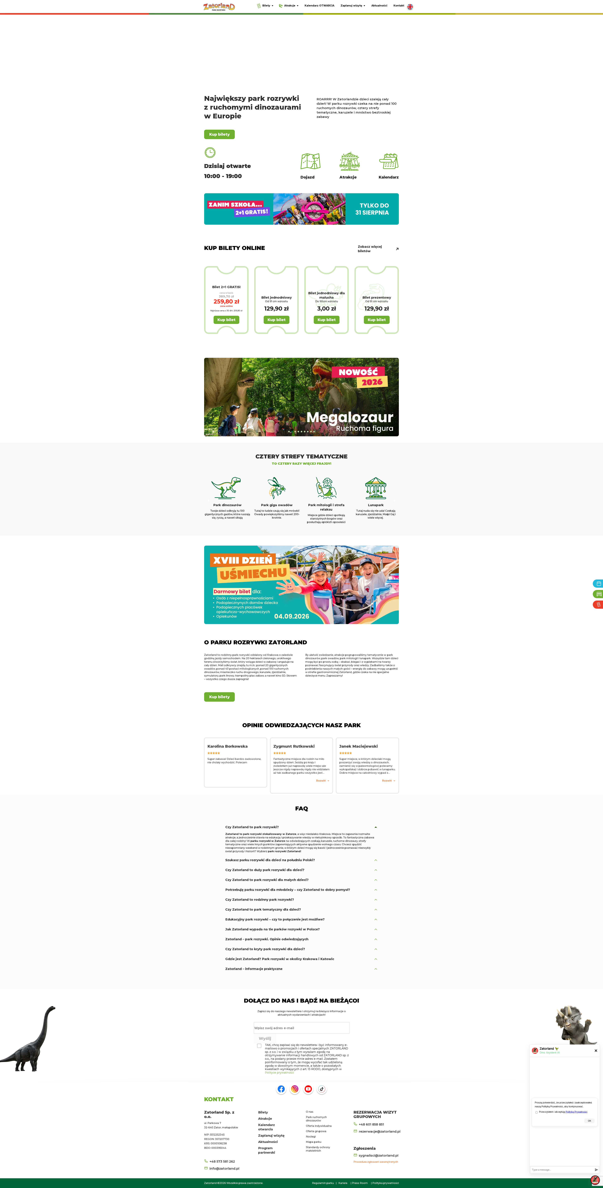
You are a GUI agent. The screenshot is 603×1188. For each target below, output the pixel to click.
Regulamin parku (323, 1183)
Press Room (360, 1183)
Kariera (342, 1183)
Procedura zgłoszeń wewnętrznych (375, 1161)
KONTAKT (219, 1099)
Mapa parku (313, 1141)
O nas (309, 1111)
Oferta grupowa (316, 1131)
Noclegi (311, 1136)
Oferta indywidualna (319, 1125)
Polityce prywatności (279, 1072)
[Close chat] (595, 1180)
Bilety (263, 1112)
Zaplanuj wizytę (271, 1135)
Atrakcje (265, 1118)
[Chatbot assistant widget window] (565, 1109)
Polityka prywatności (385, 1183)
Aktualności (268, 1142)
